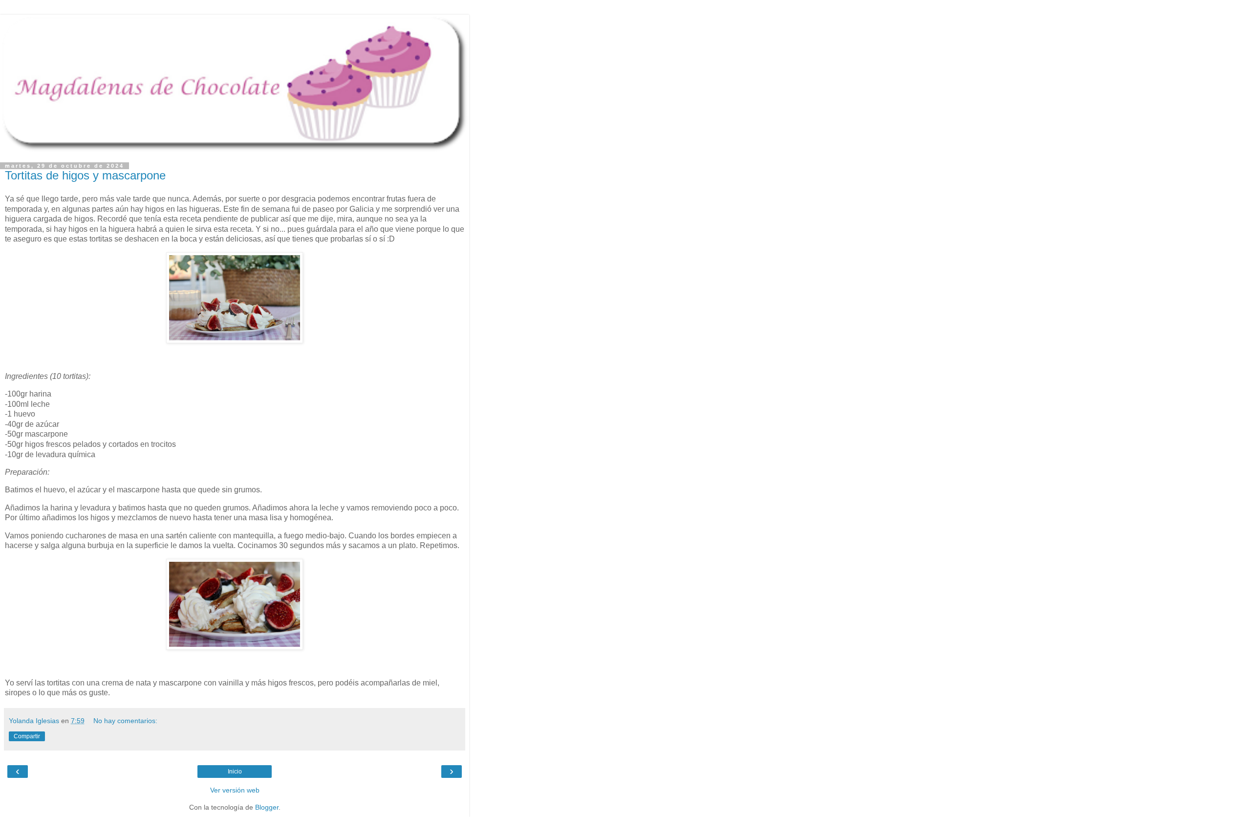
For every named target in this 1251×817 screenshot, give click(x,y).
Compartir (27, 736)
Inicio (235, 771)
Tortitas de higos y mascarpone (85, 175)
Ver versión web (234, 790)
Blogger (267, 807)
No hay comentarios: (125, 721)
